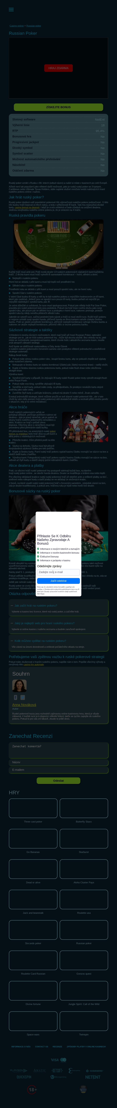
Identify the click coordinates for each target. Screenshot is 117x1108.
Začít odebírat (58, 580)
